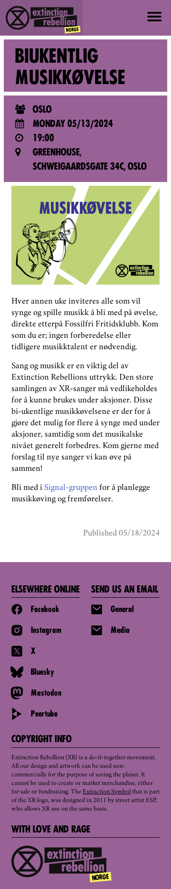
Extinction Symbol (107, 792)
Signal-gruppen (70, 488)
